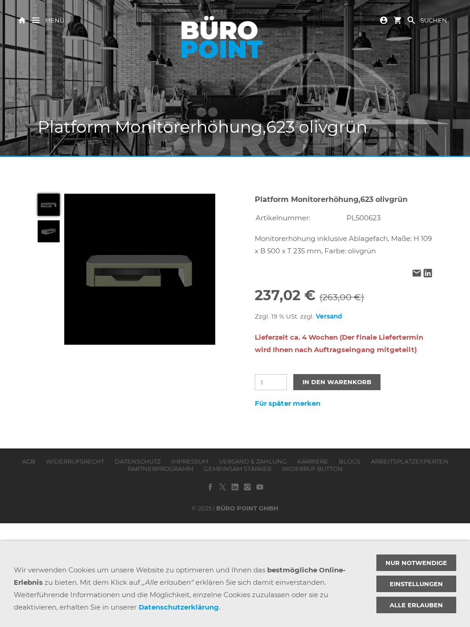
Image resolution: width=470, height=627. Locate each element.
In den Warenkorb (336, 382)
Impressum (189, 461)
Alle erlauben (416, 605)
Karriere (312, 461)
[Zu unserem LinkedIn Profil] (235, 490)
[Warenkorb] (397, 19)
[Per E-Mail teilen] (416, 274)
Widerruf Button (312, 468)
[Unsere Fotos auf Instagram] (247, 490)
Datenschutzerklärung (179, 607)
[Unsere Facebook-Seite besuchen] (210, 490)
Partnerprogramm (160, 468)
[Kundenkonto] (383, 19)
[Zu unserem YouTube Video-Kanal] (259, 490)
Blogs (349, 461)
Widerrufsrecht (75, 461)
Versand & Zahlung (253, 461)
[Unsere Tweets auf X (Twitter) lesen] (222, 490)
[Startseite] (22, 19)
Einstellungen (416, 584)
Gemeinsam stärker (237, 468)
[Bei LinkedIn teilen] (427, 274)
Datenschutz (138, 461)
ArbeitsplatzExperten (409, 461)
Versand (329, 316)
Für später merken (287, 403)
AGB (28, 461)
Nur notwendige (416, 562)
